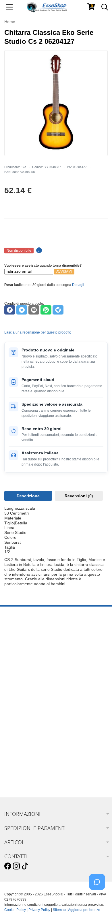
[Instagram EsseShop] (16, 866)
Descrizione (28, 496)
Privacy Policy (39, 910)
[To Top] (98, 899)
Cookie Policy (15, 910)
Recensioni (79, 496)
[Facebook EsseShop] (7, 866)
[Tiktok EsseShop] (25, 866)
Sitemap (59, 910)
